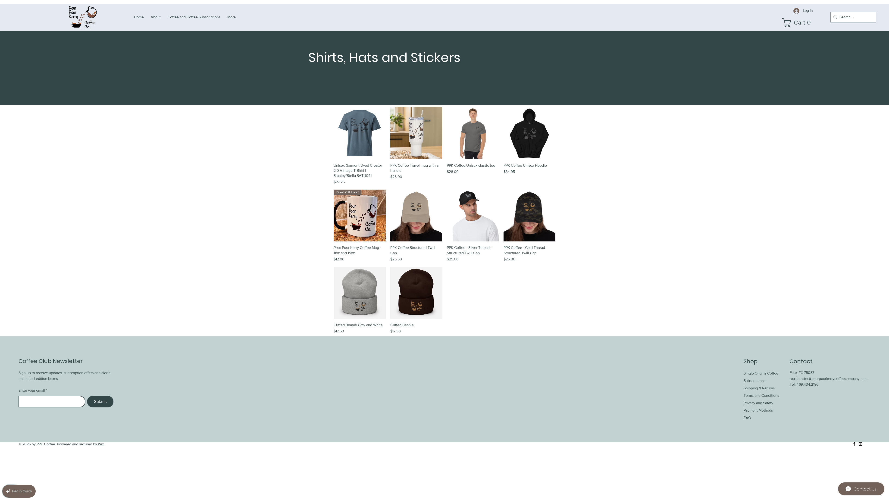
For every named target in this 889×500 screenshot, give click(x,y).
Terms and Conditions (761, 395)
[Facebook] (854, 444)
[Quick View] (360, 133)
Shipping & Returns (760, 388)
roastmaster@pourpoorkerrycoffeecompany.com (828, 379)
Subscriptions (754, 381)
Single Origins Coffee (761, 373)
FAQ (747, 418)
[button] (799, 22)
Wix (101, 444)
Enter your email (32, 390)
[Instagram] (860, 444)
